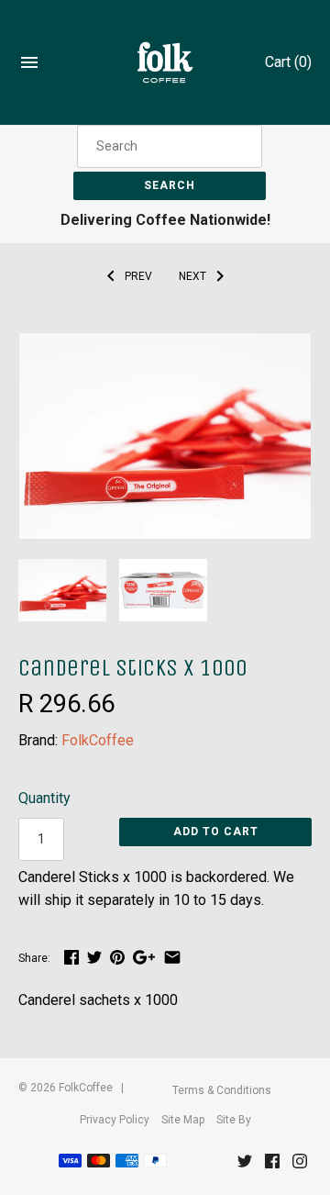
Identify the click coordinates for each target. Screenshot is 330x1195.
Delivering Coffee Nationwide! (165, 220)
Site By (233, 1119)
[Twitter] (244, 1165)
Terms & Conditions (221, 1090)
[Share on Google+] (144, 957)
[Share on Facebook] (71, 957)
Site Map (182, 1119)
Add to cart (215, 831)
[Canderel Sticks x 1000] (165, 344)
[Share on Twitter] (94, 957)
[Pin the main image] (117, 957)
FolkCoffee (97, 740)
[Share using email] (172, 957)
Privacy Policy (114, 1119)
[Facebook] (272, 1165)
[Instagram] (299, 1165)
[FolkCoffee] (165, 63)
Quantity (44, 798)
